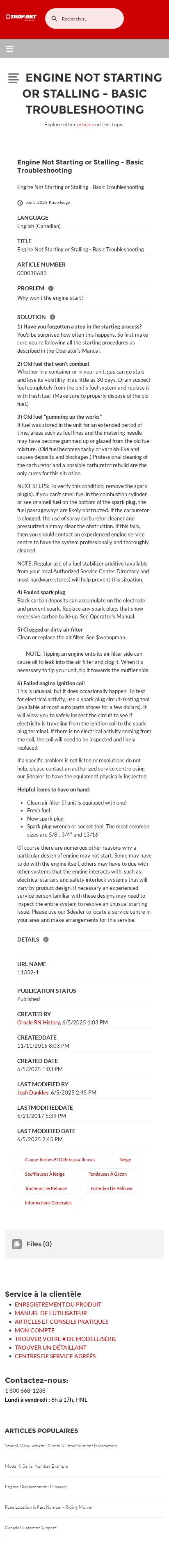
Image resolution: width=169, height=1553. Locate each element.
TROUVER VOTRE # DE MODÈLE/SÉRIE (65, 1338)
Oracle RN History (38, 1022)
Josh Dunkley (32, 1092)
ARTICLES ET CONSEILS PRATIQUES (61, 1321)
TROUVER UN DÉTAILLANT (51, 1347)
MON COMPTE (35, 1330)
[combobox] (84, 18)
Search (54, 18)
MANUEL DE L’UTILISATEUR (51, 1312)
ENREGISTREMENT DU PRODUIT (58, 1304)
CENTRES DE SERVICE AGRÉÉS (55, 1355)
